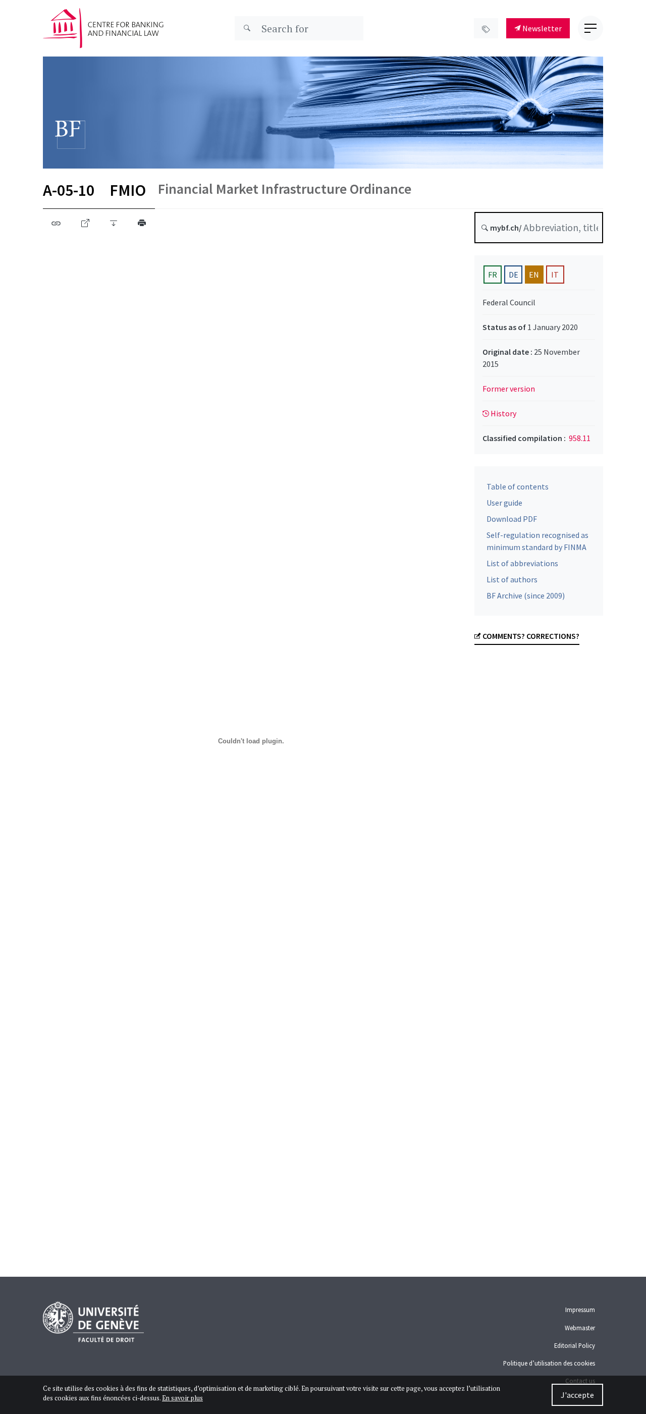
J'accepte (577, 1395)
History (502, 413)
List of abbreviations (522, 563)
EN (534, 274)
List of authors (512, 579)
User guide (504, 503)
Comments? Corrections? (530, 636)
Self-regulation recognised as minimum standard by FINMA (537, 541)
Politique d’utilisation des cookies (549, 1363)
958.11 (579, 438)
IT (555, 274)
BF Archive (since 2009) (526, 595)
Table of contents (518, 486)
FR (492, 274)
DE (513, 274)
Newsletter (541, 28)
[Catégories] (486, 28)
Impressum (580, 1310)
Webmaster (580, 1328)
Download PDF (512, 519)
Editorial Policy (574, 1345)
